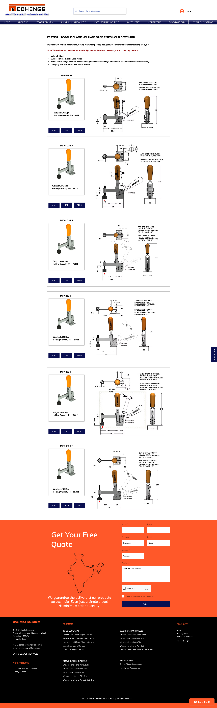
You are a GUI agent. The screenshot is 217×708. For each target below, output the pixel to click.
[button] (44, 22)
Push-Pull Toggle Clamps (73, 650)
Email (149, 537)
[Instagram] (183, 640)
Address (125, 550)
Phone (149, 524)
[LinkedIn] (188, 640)
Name (124, 524)
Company (126, 537)
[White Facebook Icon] (178, 640)
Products (125, 563)
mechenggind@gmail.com (29, 648)
